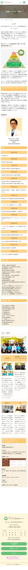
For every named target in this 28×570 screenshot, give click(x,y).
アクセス (14, 553)
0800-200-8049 (15, 527)
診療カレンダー (14, 548)
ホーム (2, 19)
